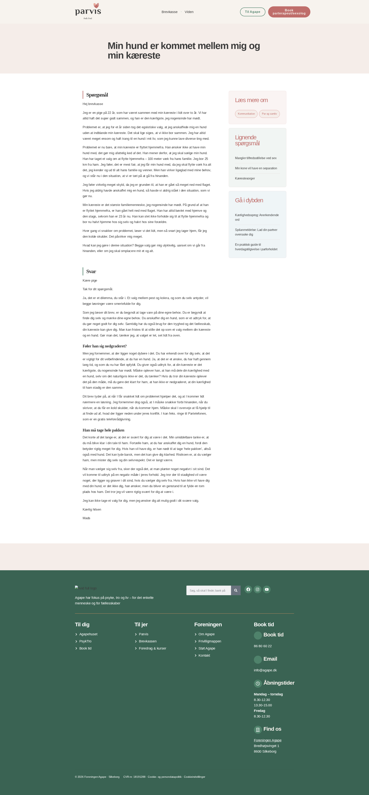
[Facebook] (248, 589)
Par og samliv (269, 113)
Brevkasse (169, 12)
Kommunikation (246, 113)
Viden (189, 12)
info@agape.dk (265, 670)
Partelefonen (197, 413)
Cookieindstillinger (194, 776)
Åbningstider (278, 683)
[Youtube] (267, 589)
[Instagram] (257, 589)
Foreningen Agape (268, 740)
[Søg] (236, 590)
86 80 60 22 (263, 646)
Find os (272, 729)
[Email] (258, 660)
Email (270, 659)
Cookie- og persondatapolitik (164, 776)
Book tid (273, 635)
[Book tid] (258, 635)
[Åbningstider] (258, 684)
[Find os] (258, 730)
